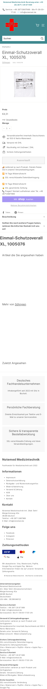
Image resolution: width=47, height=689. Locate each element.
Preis (4, 109)
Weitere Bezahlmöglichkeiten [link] (23, 205)
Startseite (6, 47)
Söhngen (6, 62)
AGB (8, 492)
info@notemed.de (28, 12)
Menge (5, 123)
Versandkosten (11, 120)
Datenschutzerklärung (15, 480)
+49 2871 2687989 (18, 518)
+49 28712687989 (21, 9)
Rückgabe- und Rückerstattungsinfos (22, 483)
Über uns (10, 496)
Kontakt (9, 499)
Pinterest (10, 539)
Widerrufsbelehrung (14, 487)
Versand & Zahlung (14, 489)
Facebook (10, 533)
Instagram (10, 536)
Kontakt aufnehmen (21, 191)
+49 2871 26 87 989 (16, 607)
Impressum (10, 477)
